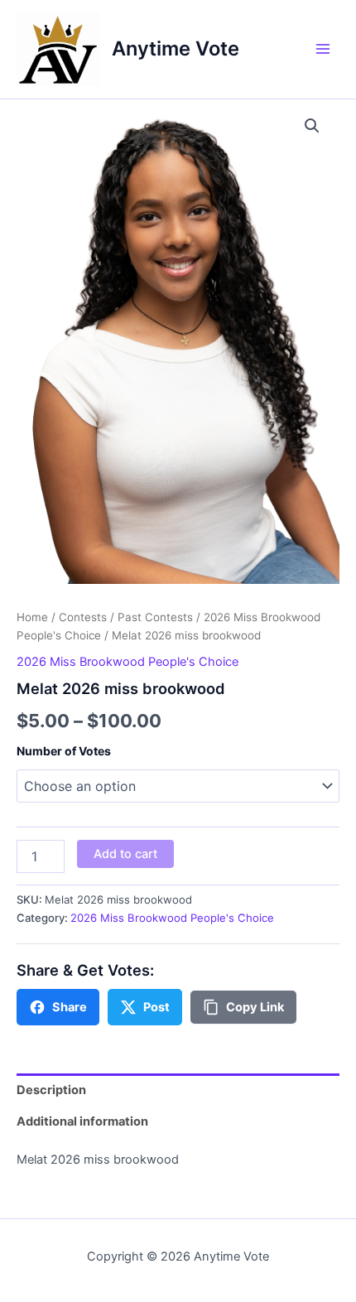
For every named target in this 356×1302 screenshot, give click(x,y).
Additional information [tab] (82, 1121)
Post (156, 1007)
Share (69, 1007)
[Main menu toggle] (322, 48)
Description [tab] (51, 1090)
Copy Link (255, 1007)
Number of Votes (64, 751)
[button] (312, 126)
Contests (83, 617)
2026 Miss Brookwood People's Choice (127, 661)
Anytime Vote (175, 48)
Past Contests (155, 617)
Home (32, 617)
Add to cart (125, 853)
